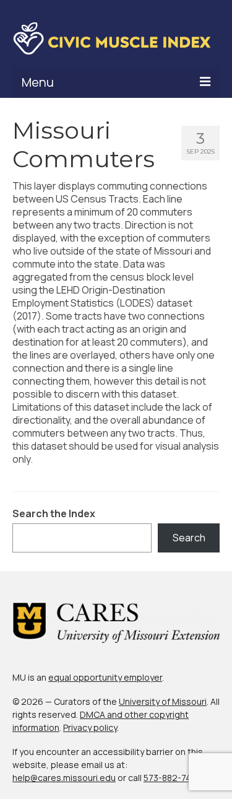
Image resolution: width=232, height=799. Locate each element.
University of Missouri (163, 701)
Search (189, 537)
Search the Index (53, 513)
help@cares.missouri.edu (64, 778)
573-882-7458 (172, 778)
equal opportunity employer (105, 677)
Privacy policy (90, 727)
